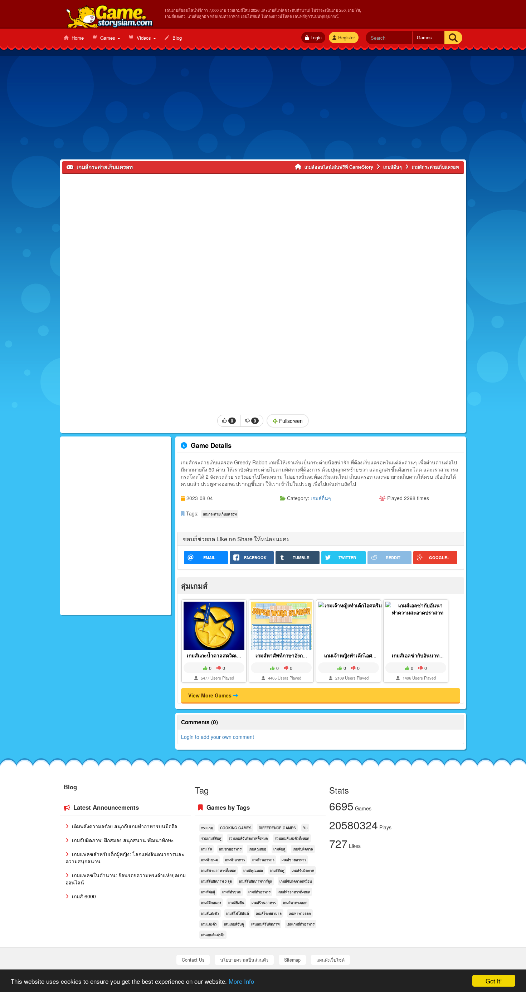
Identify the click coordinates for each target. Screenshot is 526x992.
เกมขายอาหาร (230, 849)
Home (77, 37)
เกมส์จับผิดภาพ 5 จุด (216, 881)
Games (108, 37)
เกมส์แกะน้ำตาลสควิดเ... (214, 655)
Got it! (494, 980)
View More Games (210, 695)
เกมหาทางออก (300, 913)
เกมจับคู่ (279, 849)
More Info (241, 981)
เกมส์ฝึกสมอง (211, 902)
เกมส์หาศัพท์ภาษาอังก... (281, 655)
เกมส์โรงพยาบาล (269, 913)
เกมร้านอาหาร (263, 859)
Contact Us (193, 960)
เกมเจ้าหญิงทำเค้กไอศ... (350, 655)
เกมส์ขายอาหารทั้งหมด (218, 870)
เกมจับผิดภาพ (303, 849)
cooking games (236, 827)
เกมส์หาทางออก (295, 902)
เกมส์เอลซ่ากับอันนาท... (418, 655)
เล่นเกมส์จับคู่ (234, 924)
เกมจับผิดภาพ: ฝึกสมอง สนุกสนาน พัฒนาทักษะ (122, 840)
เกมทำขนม (209, 859)
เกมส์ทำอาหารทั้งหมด (294, 891)
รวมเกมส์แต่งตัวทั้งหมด (292, 838)
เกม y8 (206, 849)
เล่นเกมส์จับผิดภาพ (265, 924)
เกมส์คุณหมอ (253, 870)
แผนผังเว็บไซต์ (330, 960)
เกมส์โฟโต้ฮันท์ (237, 913)
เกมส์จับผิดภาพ (303, 870)
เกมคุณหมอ (257, 849)
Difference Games (277, 827)
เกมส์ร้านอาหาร (264, 902)
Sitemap (292, 960)
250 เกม (207, 827)
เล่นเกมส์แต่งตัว (213, 934)
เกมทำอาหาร (235, 859)
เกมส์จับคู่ (277, 870)
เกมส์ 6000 (83, 896)
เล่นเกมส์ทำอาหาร (301, 924)
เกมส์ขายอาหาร (294, 859)
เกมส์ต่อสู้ (208, 891)
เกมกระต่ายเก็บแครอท (220, 514)
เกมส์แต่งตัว (210, 913)
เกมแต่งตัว (209, 924)
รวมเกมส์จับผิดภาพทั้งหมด (248, 838)
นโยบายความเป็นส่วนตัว (244, 960)
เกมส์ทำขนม (231, 891)
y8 (305, 827)
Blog (176, 37)
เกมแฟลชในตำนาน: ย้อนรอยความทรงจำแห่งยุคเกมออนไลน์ (125, 879)
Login (316, 37)
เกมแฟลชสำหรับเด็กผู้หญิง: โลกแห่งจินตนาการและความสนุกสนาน (124, 857)
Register (346, 37)
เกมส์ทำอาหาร (259, 891)
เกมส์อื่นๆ (321, 498)
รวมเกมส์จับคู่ (211, 838)
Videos (143, 37)
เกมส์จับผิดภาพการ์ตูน (255, 881)
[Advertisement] (263, 109)
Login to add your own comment (217, 736)
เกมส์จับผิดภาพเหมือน (295, 881)
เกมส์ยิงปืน (236, 902)
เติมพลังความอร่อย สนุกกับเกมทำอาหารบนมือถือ (123, 826)
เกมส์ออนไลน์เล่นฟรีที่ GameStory (109, 15)
